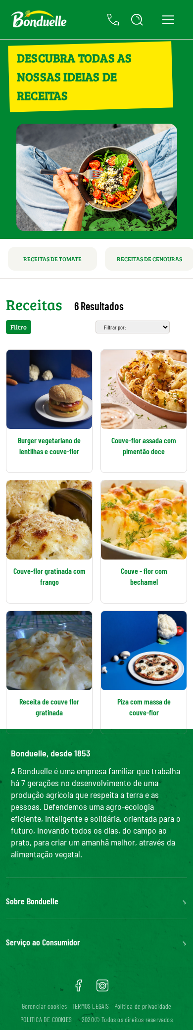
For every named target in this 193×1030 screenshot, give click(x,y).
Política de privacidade (143, 1006)
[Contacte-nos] (113, 20)
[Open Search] (137, 20)
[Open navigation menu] (168, 19)
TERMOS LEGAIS (90, 1006)
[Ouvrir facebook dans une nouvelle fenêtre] (79, 988)
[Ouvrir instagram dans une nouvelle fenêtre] (102, 988)
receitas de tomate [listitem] (52, 259)
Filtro (18, 327)
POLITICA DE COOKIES (46, 1019)
